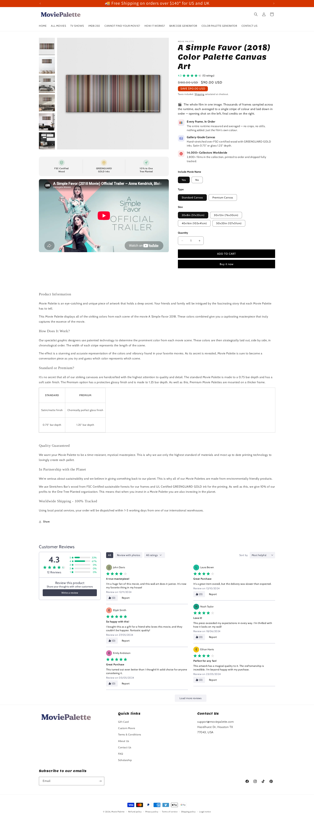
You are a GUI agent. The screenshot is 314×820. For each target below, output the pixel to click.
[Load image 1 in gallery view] (47, 46)
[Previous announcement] (40, 3)
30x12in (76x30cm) (226, 215)
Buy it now (227, 264)
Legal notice (205, 811)
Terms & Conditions (129, 734)
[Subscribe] (100, 781)
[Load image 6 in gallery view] (47, 140)
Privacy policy (151, 811)
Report (126, 597)
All (109, 555)
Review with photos (128, 555)
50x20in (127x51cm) (228, 223)
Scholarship (125, 760)
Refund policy (135, 811)
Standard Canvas (192, 197)
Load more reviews (191, 698)
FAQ (120, 753)
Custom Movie (126, 728)
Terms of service (170, 811)
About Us (123, 741)
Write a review (69, 592)
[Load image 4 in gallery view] (47, 102)
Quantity (183, 232)
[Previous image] (64, 93)
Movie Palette (118, 811)
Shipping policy (188, 811)
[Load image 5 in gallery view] (47, 121)
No (197, 180)
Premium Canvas (222, 197)
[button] (256, 14)
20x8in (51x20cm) (193, 215)
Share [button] (46, 521)
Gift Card (123, 721)
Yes (184, 180)
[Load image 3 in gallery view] (47, 84)
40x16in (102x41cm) (194, 223)
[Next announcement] (274, 3)
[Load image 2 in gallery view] (47, 65)
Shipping (199, 94)
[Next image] (162, 93)
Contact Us (124, 747)
